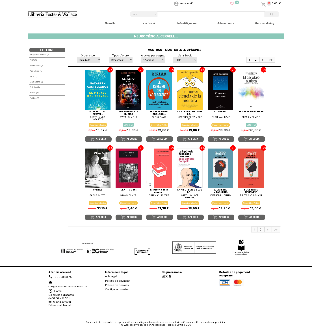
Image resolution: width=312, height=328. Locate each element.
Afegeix (98, 139)
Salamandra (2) (37, 65)
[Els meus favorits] (232, 3)
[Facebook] (163, 276)
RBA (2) (33, 60)
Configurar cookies (117, 289)
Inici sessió (186, 3)
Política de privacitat (117, 280)
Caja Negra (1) (36, 82)
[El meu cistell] (263, 3)
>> (271, 59)
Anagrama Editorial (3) (39, 55)
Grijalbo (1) (35, 87)
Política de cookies (117, 285)
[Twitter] (166, 276)
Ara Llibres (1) (36, 71)
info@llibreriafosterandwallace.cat (67, 286)
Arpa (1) (33, 76)
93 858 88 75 (63, 277)
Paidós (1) (34, 98)
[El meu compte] (176, 3)
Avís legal (111, 276)
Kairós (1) (34, 93)
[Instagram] (170, 276)
